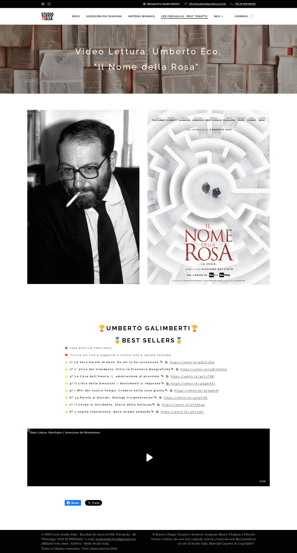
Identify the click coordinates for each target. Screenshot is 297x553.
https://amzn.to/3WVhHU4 (204, 369)
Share (75, 502)
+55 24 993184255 (245, 4)
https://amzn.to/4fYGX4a (183, 404)
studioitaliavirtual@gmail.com (116, 539)
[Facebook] (42, 4)
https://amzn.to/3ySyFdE (186, 397)
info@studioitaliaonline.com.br (207, 4)
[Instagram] (49, 4)
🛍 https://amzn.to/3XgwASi (190, 383)
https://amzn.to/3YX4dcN (197, 390)
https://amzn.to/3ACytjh (183, 411)
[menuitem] (77, 16)
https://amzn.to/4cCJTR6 (192, 376)
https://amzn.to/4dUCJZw (192, 362)
